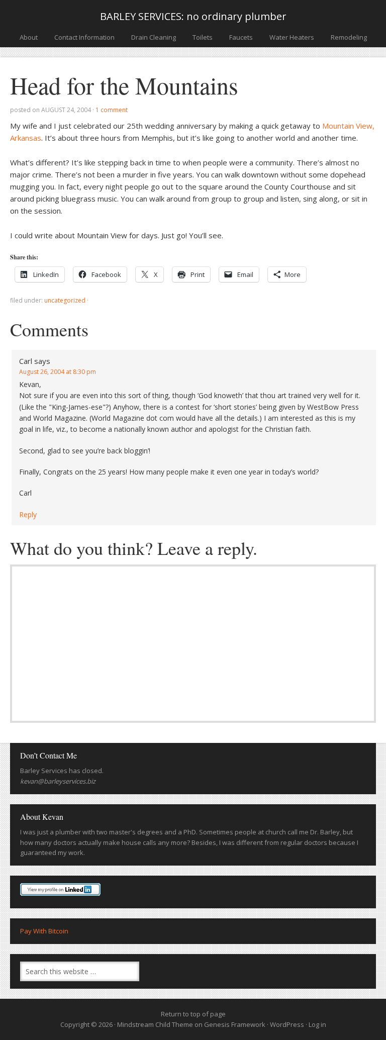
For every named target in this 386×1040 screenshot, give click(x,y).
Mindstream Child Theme (155, 1024)
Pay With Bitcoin (44, 930)
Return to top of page (193, 1013)
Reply (28, 514)
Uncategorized (64, 300)
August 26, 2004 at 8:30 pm (57, 371)
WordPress (287, 1024)
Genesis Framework (234, 1024)
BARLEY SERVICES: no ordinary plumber (193, 16)
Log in (317, 1024)
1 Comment (111, 110)
